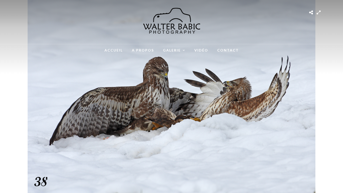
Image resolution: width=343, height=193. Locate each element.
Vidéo (201, 50)
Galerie (172, 50)
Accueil (113, 50)
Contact (228, 50)
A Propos (143, 50)
